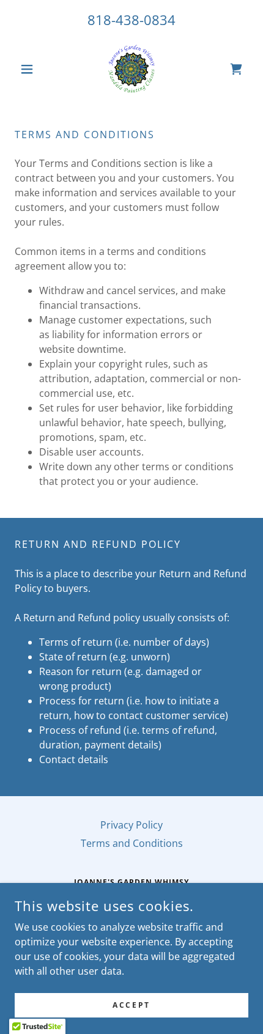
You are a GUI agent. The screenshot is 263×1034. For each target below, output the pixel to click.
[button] (32, 69)
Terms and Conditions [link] (132, 843)
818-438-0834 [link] (131, 19)
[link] (131, 69)
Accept (131, 1005)
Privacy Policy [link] (131, 825)
